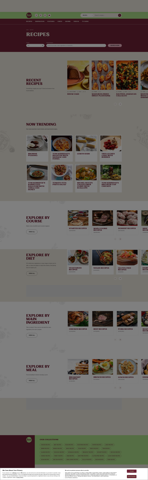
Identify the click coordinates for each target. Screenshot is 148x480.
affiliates (15, 472)
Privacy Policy (19, 477)
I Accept (132, 471)
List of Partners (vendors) (71, 477)
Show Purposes (132, 476)
